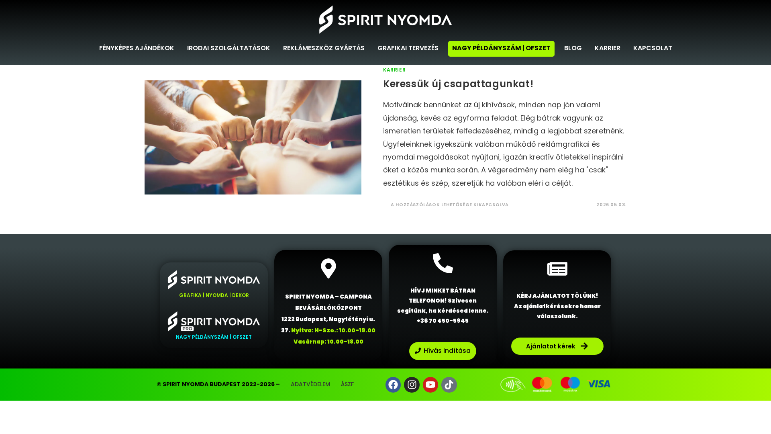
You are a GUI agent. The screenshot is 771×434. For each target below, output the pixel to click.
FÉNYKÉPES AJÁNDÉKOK (136, 48)
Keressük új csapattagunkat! (458, 83)
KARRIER (607, 48)
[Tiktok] (449, 384)
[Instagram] (411, 384)
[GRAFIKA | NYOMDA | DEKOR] (214, 280)
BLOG (573, 48)
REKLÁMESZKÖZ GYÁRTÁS (324, 48)
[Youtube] (430, 384)
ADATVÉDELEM (310, 384)
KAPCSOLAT (652, 48)
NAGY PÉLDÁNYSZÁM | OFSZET (501, 48)
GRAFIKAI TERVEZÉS (408, 48)
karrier (394, 69)
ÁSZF (347, 384)
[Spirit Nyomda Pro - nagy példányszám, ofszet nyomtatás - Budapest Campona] (214, 321)
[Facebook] (393, 384)
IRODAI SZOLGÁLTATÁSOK (228, 48)
